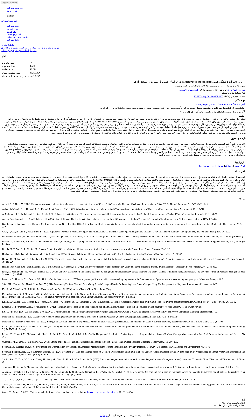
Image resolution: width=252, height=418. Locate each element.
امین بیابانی (239, 104)
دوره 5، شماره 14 (236, 90)
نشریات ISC (13, 40)
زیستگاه (229, 166)
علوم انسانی (13, 28)
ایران (199, 166)
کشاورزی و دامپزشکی (18, 37)
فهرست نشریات (15, 8)
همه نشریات (13, 26)
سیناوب (103, 415)
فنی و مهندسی (14, 34)
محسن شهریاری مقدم (204, 104)
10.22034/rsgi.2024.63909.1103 (208, 96)
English (10, 15)
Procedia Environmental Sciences (102, 392)
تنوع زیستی (239, 166)
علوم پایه (11, 31)
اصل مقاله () (188, 90)
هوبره (206, 166)
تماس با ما (12, 10)
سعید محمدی (225, 104)
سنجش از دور (217, 166)
